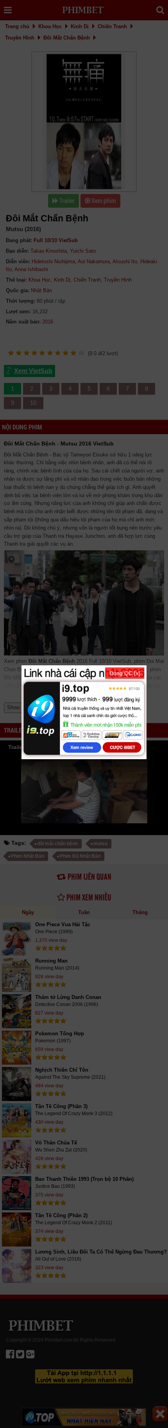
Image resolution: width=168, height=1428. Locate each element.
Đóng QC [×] (124, 673)
